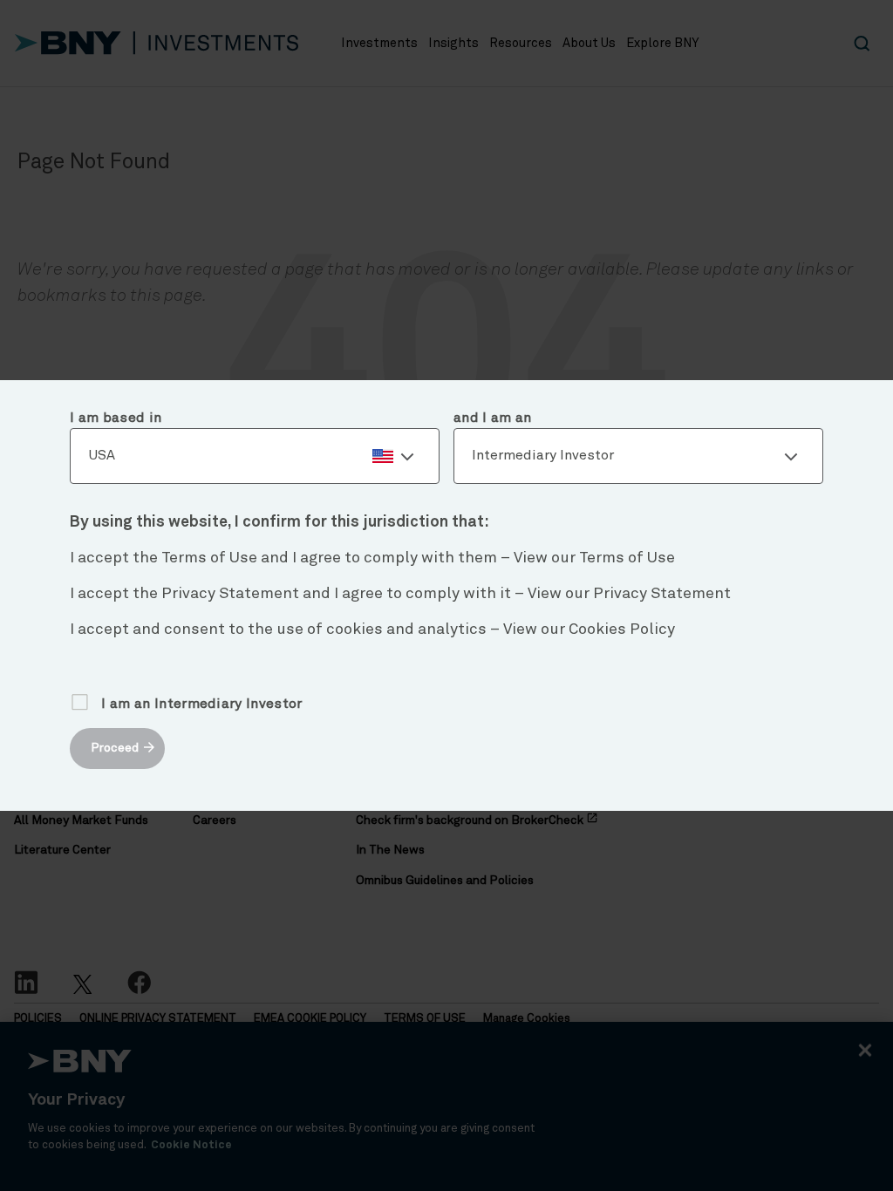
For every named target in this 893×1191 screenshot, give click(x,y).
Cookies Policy (622, 629)
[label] (254, 456)
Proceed (115, 748)
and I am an (492, 418)
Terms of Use (627, 558)
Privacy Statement (662, 594)
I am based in (115, 418)
